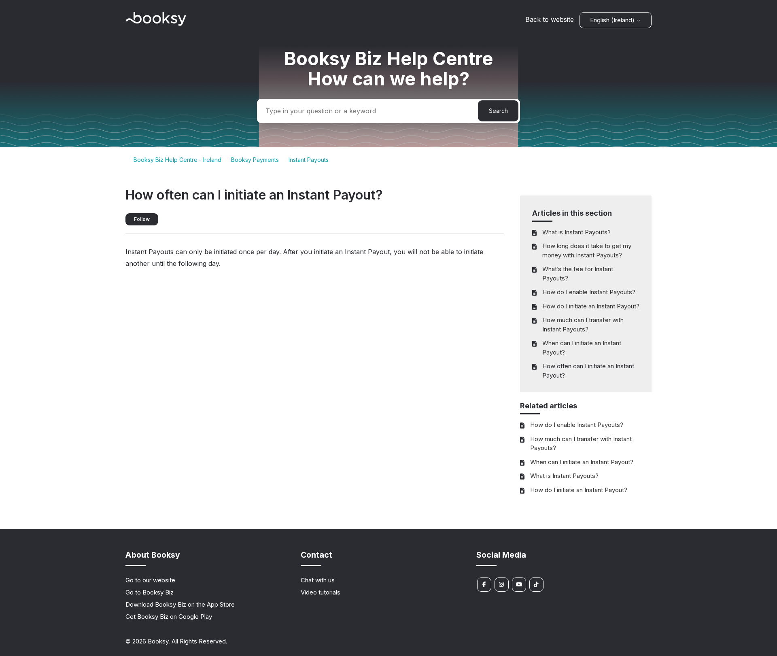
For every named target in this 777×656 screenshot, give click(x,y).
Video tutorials (320, 592)
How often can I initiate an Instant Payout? (588, 370)
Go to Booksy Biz (149, 592)
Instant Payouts (309, 159)
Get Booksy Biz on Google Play (168, 616)
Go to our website (150, 580)
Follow (142, 219)
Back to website (549, 19)
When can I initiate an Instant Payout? (581, 347)
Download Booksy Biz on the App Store (180, 604)
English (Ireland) (613, 20)
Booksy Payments (255, 159)
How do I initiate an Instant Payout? (590, 306)
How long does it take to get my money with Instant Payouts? (586, 250)
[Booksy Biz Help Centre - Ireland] (155, 24)
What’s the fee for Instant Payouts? (577, 273)
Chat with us (318, 580)
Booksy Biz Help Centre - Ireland (177, 159)
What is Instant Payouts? (576, 232)
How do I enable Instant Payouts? (588, 292)
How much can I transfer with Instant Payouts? (583, 324)
